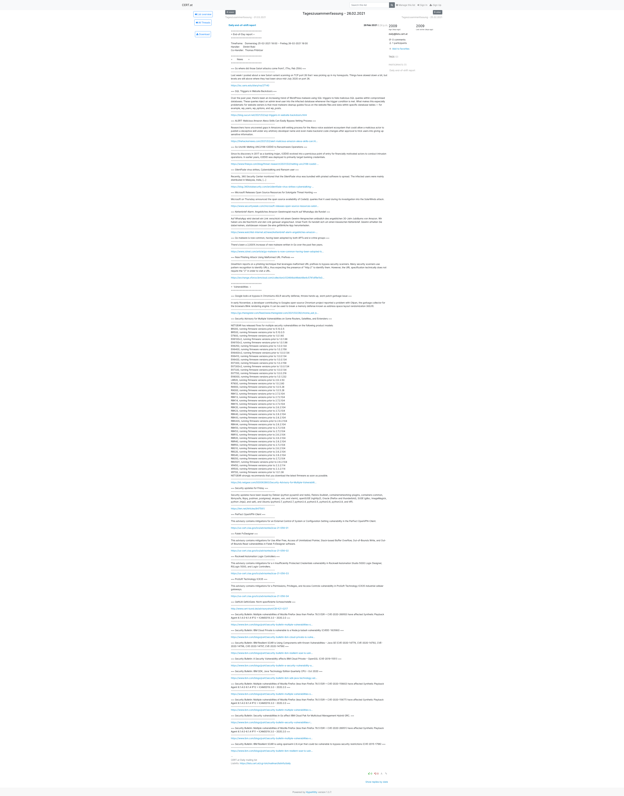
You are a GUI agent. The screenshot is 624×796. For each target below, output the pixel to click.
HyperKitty (311, 792)
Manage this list (406, 5)
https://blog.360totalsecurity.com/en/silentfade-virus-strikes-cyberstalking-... (272, 186)
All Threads (204, 22)
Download (204, 34)
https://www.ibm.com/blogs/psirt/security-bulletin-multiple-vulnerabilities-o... (272, 624)
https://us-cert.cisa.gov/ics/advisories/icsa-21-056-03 (260, 573)
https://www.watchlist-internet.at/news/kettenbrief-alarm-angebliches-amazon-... (274, 232)
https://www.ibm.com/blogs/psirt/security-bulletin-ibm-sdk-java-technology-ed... (274, 678)
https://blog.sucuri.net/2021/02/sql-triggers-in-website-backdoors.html (269, 115)
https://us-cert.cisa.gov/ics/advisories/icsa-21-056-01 (259, 527)
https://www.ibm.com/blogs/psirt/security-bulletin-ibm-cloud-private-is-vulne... (273, 637)
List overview (204, 14)
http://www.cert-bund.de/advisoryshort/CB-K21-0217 (259, 608)
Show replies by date (376, 781)
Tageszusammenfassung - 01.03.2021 (245, 17)
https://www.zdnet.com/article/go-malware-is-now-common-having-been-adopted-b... (277, 251)
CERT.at (187, 5)
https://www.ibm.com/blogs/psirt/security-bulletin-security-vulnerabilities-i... (271, 722)
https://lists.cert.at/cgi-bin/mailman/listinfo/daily (265, 763)
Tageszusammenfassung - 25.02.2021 (422, 17)
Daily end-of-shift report (242, 25)
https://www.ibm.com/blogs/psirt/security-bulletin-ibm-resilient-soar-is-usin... (272, 653)
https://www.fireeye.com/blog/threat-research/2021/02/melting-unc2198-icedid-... (275, 163)
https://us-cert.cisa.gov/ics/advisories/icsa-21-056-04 (260, 596)
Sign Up (436, 5)
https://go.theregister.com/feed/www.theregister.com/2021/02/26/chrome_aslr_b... (275, 312)
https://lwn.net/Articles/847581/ (248, 508)
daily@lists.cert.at (398, 33)
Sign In (423, 5)
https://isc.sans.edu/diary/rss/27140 (250, 85)
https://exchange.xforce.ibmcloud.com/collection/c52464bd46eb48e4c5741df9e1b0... (277, 277)
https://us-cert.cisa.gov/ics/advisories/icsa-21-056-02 (260, 550)
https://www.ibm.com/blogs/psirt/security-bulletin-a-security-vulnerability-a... (272, 665)
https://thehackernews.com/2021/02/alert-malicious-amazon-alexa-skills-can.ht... (274, 141)
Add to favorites (400, 48)
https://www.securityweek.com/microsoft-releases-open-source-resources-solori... (275, 206)
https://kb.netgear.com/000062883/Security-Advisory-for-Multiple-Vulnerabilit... (274, 482)
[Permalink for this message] (386, 773)
